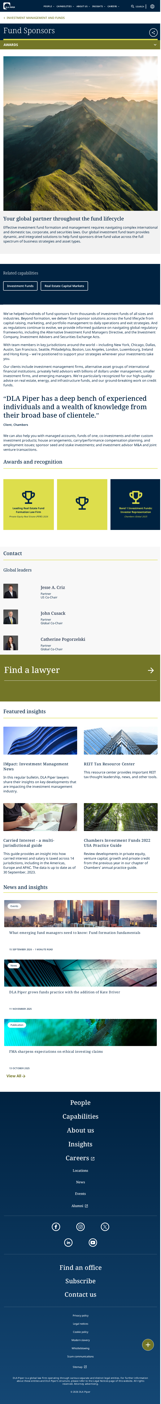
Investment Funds (20, 286)
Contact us (80, 1294)
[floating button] (148, 1345)
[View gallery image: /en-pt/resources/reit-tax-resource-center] (121, 741)
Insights (97, 6)
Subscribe (80, 1281)
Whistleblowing (80, 1348)
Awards (11, 45)
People (48, 6)
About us (82, 6)
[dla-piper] (16, 6)
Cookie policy (80, 1332)
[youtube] (93, 1242)
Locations (80, 1170)
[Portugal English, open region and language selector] (152, 6)
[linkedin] (68, 1242)
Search (140, 6)
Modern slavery (80, 1340)
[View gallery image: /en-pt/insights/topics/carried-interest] (40, 817)
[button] (145, 31)
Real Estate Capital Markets (64, 286)
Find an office (81, 1267)
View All (13, 1075)
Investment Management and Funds (36, 18)
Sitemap (77, 1367)
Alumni (77, 1205)
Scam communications (80, 1356)
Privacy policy (80, 1315)
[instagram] (80, 1227)
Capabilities (64, 6)
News (80, 1182)
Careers (112, 6)
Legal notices (80, 1323)
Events (80, 1193)
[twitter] (105, 1227)
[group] (28, 504)
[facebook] (56, 1227)
